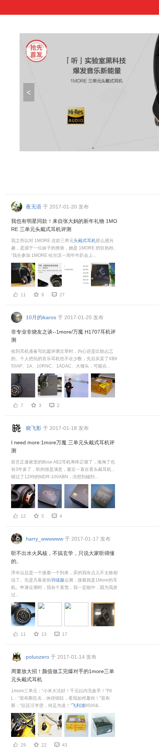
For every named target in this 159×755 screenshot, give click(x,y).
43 (64, 745)
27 (62, 294)
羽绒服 (57, 580)
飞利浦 (78, 705)
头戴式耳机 (85, 240)
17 (64, 634)
